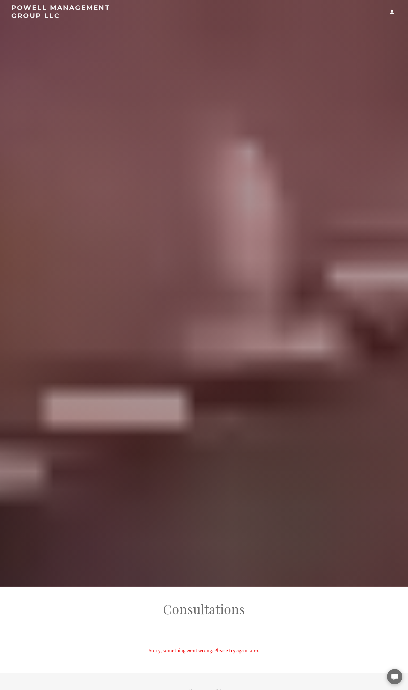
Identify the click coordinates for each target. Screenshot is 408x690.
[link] (71, 16)
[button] (392, 12)
